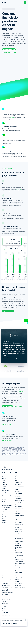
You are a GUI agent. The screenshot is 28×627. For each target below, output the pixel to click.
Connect (4, 488)
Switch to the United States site (10, 623)
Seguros (17, 519)
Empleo (17, 581)
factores (12, 117)
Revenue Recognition (7, 515)
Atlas (3, 477)
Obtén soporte (5, 608)
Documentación (19, 557)
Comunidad (5, 583)
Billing (3, 480)
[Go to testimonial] (11, 361)
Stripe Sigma (5, 516)
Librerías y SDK (18, 567)
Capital (4, 7)
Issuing (3, 501)
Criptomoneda (5, 490)
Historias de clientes (7, 579)
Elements (4, 494)
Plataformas (22, 7)
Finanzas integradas (20, 486)
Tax (3, 518)
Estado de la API (19, 561)
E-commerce (18, 484)
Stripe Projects (18, 569)
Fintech (17, 511)
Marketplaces (18, 498)
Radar (3, 513)
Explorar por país (7, 311)
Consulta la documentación (9, 52)
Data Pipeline (5, 492)
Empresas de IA (18, 506)
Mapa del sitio (5, 598)
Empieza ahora (7, 406)
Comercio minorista (19, 535)
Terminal (4, 520)
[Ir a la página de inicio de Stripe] (3, 467)
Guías (3, 578)
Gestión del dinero (19, 500)
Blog (3, 581)
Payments (4, 509)
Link (3, 503)
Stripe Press (18, 585)
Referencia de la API (19, 559)
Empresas (17, 475)
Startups (17, 477)
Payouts (4, 511)
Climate (4, 486)
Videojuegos (18, 513)
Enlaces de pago (6, 507)
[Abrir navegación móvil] (25, 2)
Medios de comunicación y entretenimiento (19, 522)
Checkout (4, 484)
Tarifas (3, 475)
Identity (4, 497)
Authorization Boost (7, 478)
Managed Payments (7, 505)
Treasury (4, 522)
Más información (18, 406)
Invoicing (4, 499)
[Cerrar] (25, 620)
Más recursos (5, 603)
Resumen (16, 7)
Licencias (4, 596)
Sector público (18, 533)
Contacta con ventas (8, 49)
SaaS (16, 504)
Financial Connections (7, 496)
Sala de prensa (18, 583)
